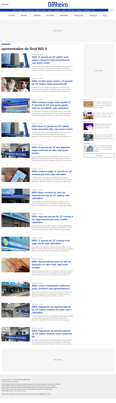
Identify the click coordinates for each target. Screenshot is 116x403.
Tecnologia (78, 15)
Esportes (57, 10)
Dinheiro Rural (29, 10)
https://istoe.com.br (7, 390)
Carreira (37, 15)
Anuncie (112, 10)
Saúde (37, 10)
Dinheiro (20, 10)
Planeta (50, 10)
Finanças (93, 15)
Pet (93, 10)
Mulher (79, 10)
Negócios (64, 15)
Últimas (12, 15)
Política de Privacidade (8, 394)
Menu (63, 10)
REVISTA (24, 15)
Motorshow (71, 10)
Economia (50, 15)
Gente (43, 10)
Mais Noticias (99, 155)
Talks (105, 15)
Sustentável (86, 10)
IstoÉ (14, 10)
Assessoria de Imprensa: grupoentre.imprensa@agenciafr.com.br (33, 394)
